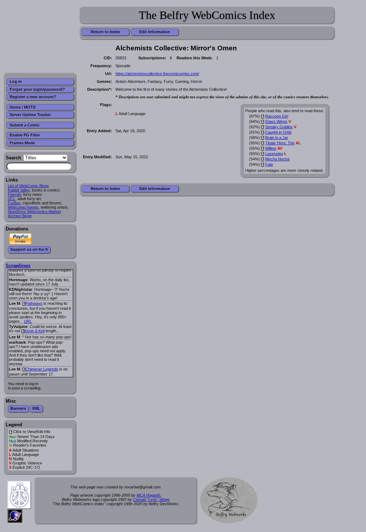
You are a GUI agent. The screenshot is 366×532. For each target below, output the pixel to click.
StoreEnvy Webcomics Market (34, 211)
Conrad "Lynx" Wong (151, 499)
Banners (18, 408)
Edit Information (154, 32)
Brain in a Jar (276, 137)
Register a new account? (33, 97)
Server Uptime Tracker (30, 115)
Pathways (34, 303)
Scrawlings (18, 265)
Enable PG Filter (25, 135)
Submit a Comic (25, 125)
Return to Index (105, 32)
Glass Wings (276, 121)
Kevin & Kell (34, 331)
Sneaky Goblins (279, 127)
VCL (11, 199)
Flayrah (14, 194)
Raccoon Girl (276, 116)
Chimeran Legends (41, 369)
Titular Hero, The (280, 143)
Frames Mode (22, 143)
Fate (269, 164)
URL (28, 321)
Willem (270, 148)
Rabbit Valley (19, 190)
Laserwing (274, 153)
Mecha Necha (277, 159)
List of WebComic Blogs (28, 186)
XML (36, 408)
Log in (16, 81)
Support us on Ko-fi (29, 249)
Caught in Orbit (278, 132)
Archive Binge (20, 216)
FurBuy (14, 203)
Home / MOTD (23, 107)
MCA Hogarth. (149, 495)
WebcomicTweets (23, 207)
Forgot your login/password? (37, 89)
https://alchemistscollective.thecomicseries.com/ (157, 73)
